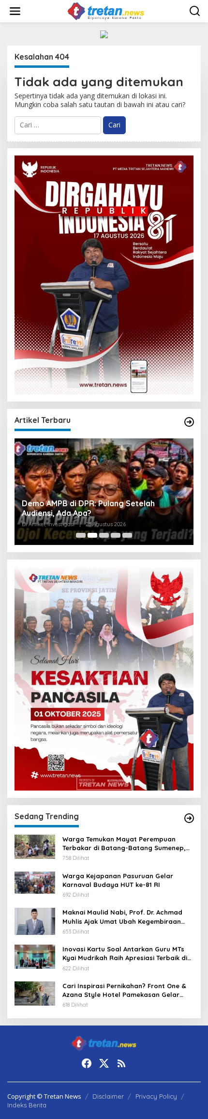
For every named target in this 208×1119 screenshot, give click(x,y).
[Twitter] (104, 1063)
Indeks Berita (26, 1105)
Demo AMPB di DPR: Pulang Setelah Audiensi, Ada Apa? (88, 508)
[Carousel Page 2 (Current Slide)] (92, 535)
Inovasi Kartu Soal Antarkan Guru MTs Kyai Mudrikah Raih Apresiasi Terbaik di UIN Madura (124, 953)
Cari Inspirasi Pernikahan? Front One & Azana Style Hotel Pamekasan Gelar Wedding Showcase (124, 990)
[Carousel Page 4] (115, 535)
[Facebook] (86, 1063)
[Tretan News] (105, 10)
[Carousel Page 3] (104, 535)
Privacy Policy (156, 1096)
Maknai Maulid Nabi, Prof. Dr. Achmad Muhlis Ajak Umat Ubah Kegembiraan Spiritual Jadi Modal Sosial (122, 916)
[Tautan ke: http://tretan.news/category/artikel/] (189, 422)
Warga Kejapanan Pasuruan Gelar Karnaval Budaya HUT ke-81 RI (117, 880)
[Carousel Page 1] (81, 535)
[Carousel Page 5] (127, 535)
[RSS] (121, 1063)
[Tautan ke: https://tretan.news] (189, 818)
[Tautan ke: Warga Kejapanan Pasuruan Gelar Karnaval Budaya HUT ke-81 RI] (35, 881)
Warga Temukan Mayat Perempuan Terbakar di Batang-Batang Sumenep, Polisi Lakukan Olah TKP (124, 843)
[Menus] (15, 11)
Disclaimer (108, 1096)
